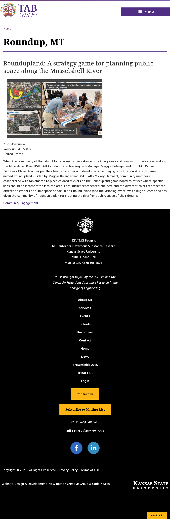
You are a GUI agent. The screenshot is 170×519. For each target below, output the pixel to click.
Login (85, 381)
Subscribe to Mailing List (85, 409)
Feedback (157, 515)
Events (85, 316)
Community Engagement (20, 203)
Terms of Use (90, 470)
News (85, 357)
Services (85, 308)
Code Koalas (101, 484)
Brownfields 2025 (85, 365)
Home (7, 28)
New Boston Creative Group (68, 484)
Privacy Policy (68, 470)
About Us (85, 300)
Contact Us (85, 394)
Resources (85, 332)
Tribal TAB (85, 373)
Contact (85, 340)
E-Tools (85, 324)
